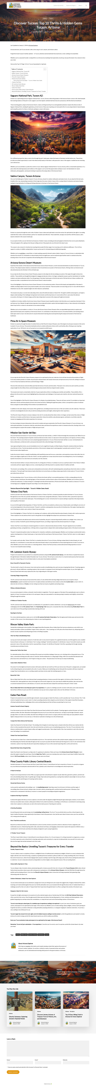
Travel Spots (41, 934)
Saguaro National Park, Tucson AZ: (20, 71)
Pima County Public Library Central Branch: (23, 89)
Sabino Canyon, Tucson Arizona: (20, 73)
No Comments (59, 31)
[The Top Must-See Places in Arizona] (24, 972)
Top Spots (72, 1011)
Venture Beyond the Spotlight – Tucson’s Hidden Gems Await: (28, 80)
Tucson (51, 18)
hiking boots (71, 604)
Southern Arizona (32, 934)
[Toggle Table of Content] (44, 69)
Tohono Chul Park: (16, 82)
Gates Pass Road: (16, 87)
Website (65, 1060)
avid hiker (22, 253)
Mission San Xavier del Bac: (19, 78)
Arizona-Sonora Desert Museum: (20, 75)
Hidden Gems (24, 934)
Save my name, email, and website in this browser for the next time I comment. (28, 1067)
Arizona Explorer (37, 31)
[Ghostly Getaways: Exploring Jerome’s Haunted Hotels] (19, 1009)
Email (36, 1060)
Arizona (45, 18)
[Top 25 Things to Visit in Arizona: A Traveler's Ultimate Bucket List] (72, 972)
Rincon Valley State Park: (18, 86)
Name (9, 1060)
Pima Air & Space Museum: (18, 77)
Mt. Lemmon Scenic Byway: (19, 84)
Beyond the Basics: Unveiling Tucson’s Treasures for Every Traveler (29, 91)
